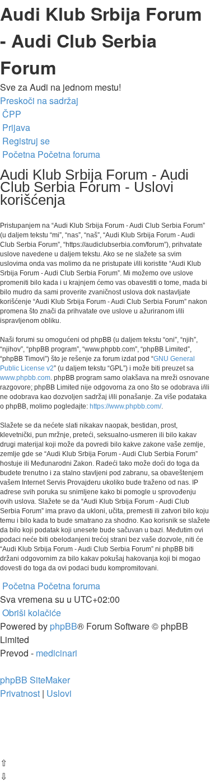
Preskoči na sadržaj (39, 100)
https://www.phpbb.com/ (125, 406)
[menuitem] (10, 113)
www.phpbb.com (25, 378)
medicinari (56, 652)
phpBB (63, 626)
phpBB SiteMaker (35, 679)
